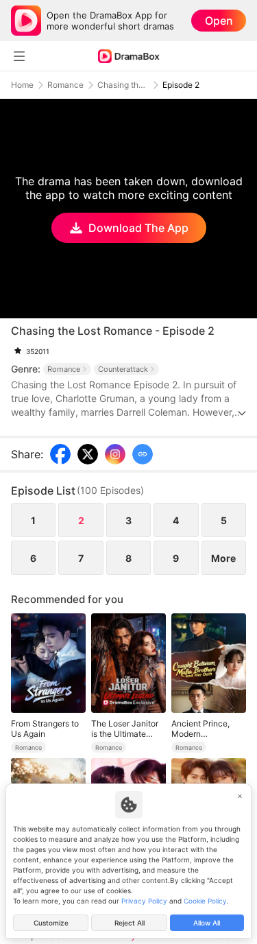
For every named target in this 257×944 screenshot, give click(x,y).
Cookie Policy (205, 901)
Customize (51, 923)
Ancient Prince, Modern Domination (200, 728)
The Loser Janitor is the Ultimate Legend (124, 728)
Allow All (206, 923)
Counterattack (123, 369)
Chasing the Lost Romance (123, 85)
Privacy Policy (144, 901)
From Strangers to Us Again (45, 728)
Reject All (129, 923)
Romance (65, 85)
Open (219, 20)
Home (22, 85)
